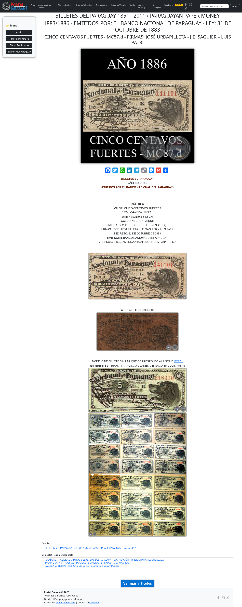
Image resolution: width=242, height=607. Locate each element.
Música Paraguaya (142, 6)
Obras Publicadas (19, 45)
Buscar (235, 6)
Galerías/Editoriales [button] (84, 5)
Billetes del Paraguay (19, 51)
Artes (33, 5)
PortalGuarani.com (65, 602)
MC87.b (178, 361)
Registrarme (173, 5)
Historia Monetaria (19, 38)
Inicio (19, 32)
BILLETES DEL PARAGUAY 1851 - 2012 (64, 548)
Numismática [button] (101, 5)
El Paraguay (157, 6)
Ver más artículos (137, 583)
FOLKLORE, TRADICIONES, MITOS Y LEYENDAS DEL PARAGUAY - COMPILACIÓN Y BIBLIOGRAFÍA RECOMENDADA (104, 560)
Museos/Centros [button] (65, 5)
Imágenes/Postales (118, 5)
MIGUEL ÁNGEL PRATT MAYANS (101, 548)
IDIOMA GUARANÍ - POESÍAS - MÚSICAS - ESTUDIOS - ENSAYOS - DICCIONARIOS (87, 563)
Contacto (94, 602)
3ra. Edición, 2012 (127, 548)
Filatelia (132, 5)
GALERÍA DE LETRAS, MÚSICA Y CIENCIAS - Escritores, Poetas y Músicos (82, 566)
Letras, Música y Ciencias (44, 6)
